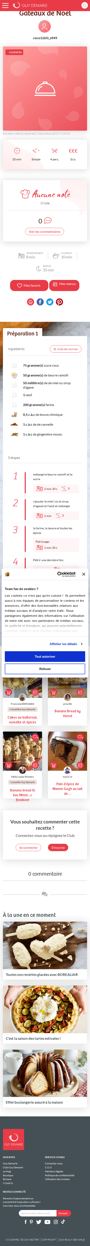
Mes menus (67, 284)
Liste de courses (67, 349)
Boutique (8, 1175)
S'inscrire (58, 847)
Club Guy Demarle (13, 1167)
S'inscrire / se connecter (22, 1239)
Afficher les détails (63, 644)
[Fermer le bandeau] (83, 574)
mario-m (67, 776)
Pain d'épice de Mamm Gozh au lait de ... (67, 789)
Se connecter (28, 847)
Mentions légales (54, 1171)
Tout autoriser (45, 656)
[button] (5, 6)
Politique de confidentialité (59, 1175)
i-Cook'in (8, 1183)
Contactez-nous (54, 1163)
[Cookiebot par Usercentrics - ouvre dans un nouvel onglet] (58, 574)
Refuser (45, 669)
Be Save (7, 1179)
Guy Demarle (10, 1163)
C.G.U (48, 1167)
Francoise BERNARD (22, 703)
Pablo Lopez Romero (22, 776)
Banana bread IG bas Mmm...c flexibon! (22, 795)
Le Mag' (7, 1171)
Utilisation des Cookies (57, 1179)
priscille (67, 703)
